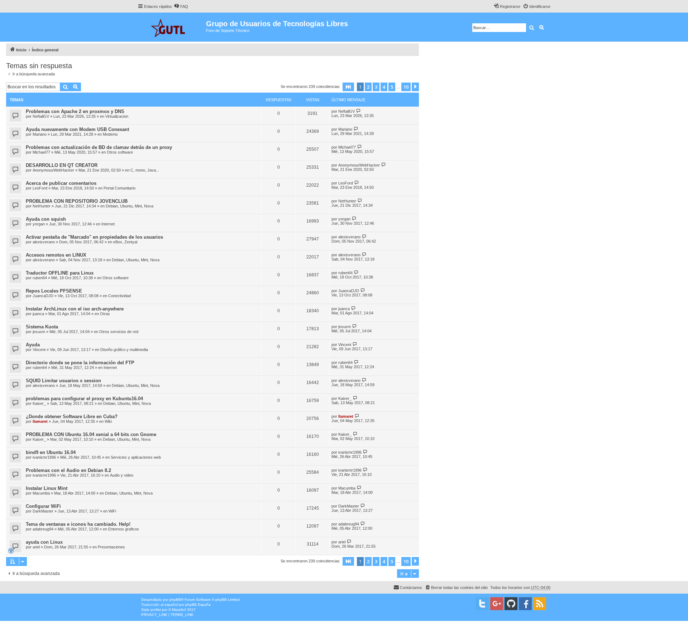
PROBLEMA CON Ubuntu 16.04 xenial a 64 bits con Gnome (91, 434)
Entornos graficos (123, 529)
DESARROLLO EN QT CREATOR (61, 165)
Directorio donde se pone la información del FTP (80, 362)
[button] (348, 87)
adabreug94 (43, 529)
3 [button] (376, 87)
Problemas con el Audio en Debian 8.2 (68, 470)
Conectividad (119, 296)
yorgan (39, 224)
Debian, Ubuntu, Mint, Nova (129, 206)
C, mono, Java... (144, 170)
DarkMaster (43, 511)
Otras (105, 314)
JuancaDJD (43, 296)
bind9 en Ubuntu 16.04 (51, 452)
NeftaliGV (41, 116)
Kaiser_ (39, 403)
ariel (36, 547)
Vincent (39, 349)
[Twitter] (482, 603)
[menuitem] (181, 6)
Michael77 (41, 152)
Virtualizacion (116, 116)
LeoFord (40, 188)
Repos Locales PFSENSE (54, 291)
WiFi (112, 511)
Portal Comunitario (119, 188)
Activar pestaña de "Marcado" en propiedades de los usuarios (94, 237)
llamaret (40, 421)
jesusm (39, 331)
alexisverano (44, 242)
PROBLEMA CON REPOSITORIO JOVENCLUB (77, 201)
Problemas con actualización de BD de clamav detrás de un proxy (99, 147)
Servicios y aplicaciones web (136, 457)
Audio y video (121, 475)
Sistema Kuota (42, 326)
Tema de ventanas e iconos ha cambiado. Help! (78, 524)
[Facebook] (525, 603)
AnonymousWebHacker (53, 170)
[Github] (511, 603)
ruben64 (40, 278)
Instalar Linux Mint (46, 488)
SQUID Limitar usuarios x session (63, 380)
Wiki (108, 421)
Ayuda (33, 344)
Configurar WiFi (43, 506)
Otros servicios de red (118, 331)
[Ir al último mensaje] (358, 111)
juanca (38, 314)
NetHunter (42, 206)
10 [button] (405, 87)
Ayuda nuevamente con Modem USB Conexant (77, 129)
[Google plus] (496, 603)
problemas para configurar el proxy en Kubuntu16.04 (84, 398)
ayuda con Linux (44, 542)
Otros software (120, 152)
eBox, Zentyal (125, 242)
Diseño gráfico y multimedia (124, 349)
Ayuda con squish (46, 219)
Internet (108, 224)
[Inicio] (172, 27)
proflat (155, 610)
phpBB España (198, 605)
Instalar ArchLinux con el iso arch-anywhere (75, 309)
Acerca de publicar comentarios (61, 183)
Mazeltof (179, 610)
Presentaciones (111, 547)
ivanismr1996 (44, 457)
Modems (110, 134)
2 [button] (368, 87)
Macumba (41, 493)
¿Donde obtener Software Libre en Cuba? (72, 416)
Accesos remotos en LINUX (56, 255)
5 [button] (392, 87)
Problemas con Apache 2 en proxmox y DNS (75, 111)
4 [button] (384, 87)
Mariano (40, 134)
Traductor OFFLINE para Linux (60, 273)
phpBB (175, 600)
